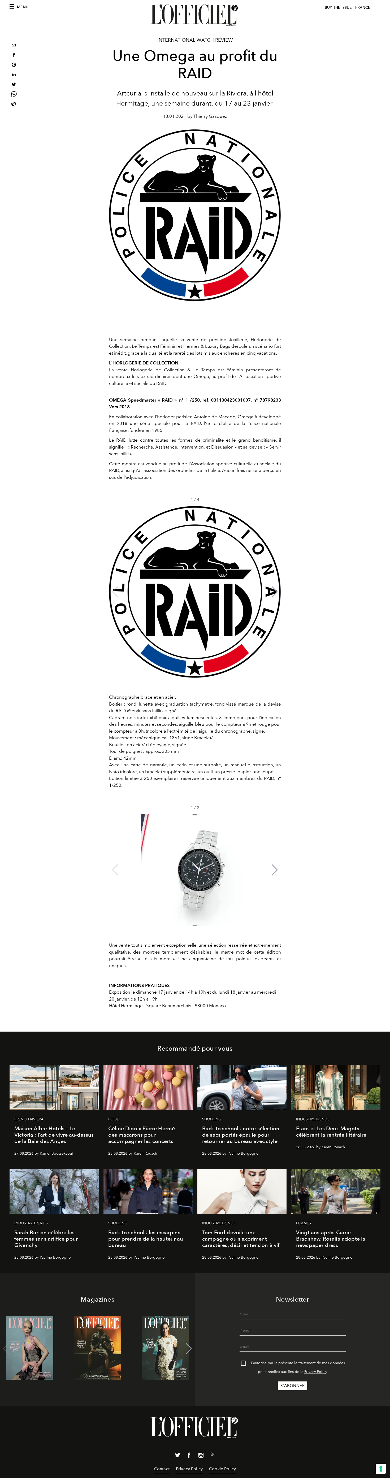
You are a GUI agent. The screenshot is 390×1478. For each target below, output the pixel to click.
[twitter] (14, 85)
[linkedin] (14, 75)
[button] (274, 592)
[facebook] (14, 55)
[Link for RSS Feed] (212, 1455)
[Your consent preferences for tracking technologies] (381, 1469)
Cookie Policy (222, 1468)
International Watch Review (195, 40)
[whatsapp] (14, 95)
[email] (14, 46)
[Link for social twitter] (177, 1456)
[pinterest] (14, 65)
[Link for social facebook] (189, 1456)
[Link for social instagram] (200, 1456)
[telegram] (14, 105)
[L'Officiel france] (195, 15)
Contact (162, 1468)
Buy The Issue (338, 7)
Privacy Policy (315, 1372)
